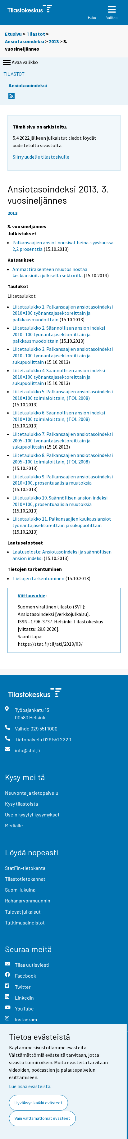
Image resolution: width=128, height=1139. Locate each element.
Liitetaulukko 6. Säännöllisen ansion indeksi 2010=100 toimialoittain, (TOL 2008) (58, 415)
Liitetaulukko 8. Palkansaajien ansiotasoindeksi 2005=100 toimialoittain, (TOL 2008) (62, 458)
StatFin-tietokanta (25, 868)
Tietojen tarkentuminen (38, 578)
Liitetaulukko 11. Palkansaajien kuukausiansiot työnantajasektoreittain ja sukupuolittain (61, 522)
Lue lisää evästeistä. (30, 1086)
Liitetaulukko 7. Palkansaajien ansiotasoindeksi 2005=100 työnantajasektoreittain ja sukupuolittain (62, 440)
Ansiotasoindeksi (24, 41)
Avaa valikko (25, 62)
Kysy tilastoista (21, 804)
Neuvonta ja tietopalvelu (31, 793)
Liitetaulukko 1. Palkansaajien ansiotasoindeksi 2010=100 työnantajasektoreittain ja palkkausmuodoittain (62, 313)
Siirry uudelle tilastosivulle (41, 157)
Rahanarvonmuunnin (27, 900)
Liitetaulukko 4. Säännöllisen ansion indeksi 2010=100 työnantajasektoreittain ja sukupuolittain (58, 376)
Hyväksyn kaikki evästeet (38, 1102)
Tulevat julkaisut (23, 912)
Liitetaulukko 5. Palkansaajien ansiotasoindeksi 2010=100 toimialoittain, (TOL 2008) (62, 394)
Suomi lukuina (20, 890)
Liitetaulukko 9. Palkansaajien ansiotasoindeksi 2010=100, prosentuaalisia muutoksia (62, 479)
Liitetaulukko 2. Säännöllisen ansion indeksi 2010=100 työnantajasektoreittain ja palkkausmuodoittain (58, 334)
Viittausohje (31, 595)
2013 (54, 41)
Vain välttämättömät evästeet (42, 1118)
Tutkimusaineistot (25, 922)
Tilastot (35, 34)
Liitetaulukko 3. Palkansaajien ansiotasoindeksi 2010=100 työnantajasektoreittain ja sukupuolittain (62, 355)
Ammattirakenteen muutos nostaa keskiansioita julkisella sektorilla (49, 272)
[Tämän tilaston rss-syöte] (11, 98)
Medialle (14, 825)
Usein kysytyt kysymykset (32, 814)
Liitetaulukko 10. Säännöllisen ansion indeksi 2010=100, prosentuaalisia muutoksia (59, 501)
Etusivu (13, 34)
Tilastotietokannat (25, 879)
